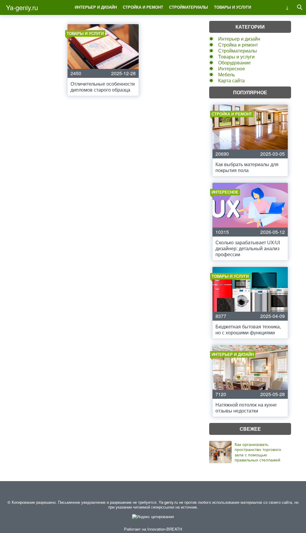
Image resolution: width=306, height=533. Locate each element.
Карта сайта (231, 80)
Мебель (226, 74)
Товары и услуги (232, 7)
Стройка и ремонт (143, 7)
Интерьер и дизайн (96, 7)
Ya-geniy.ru (22, 7)
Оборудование (234, 62)
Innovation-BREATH (164, 529)
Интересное (231, 68)
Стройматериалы (188, 7)
